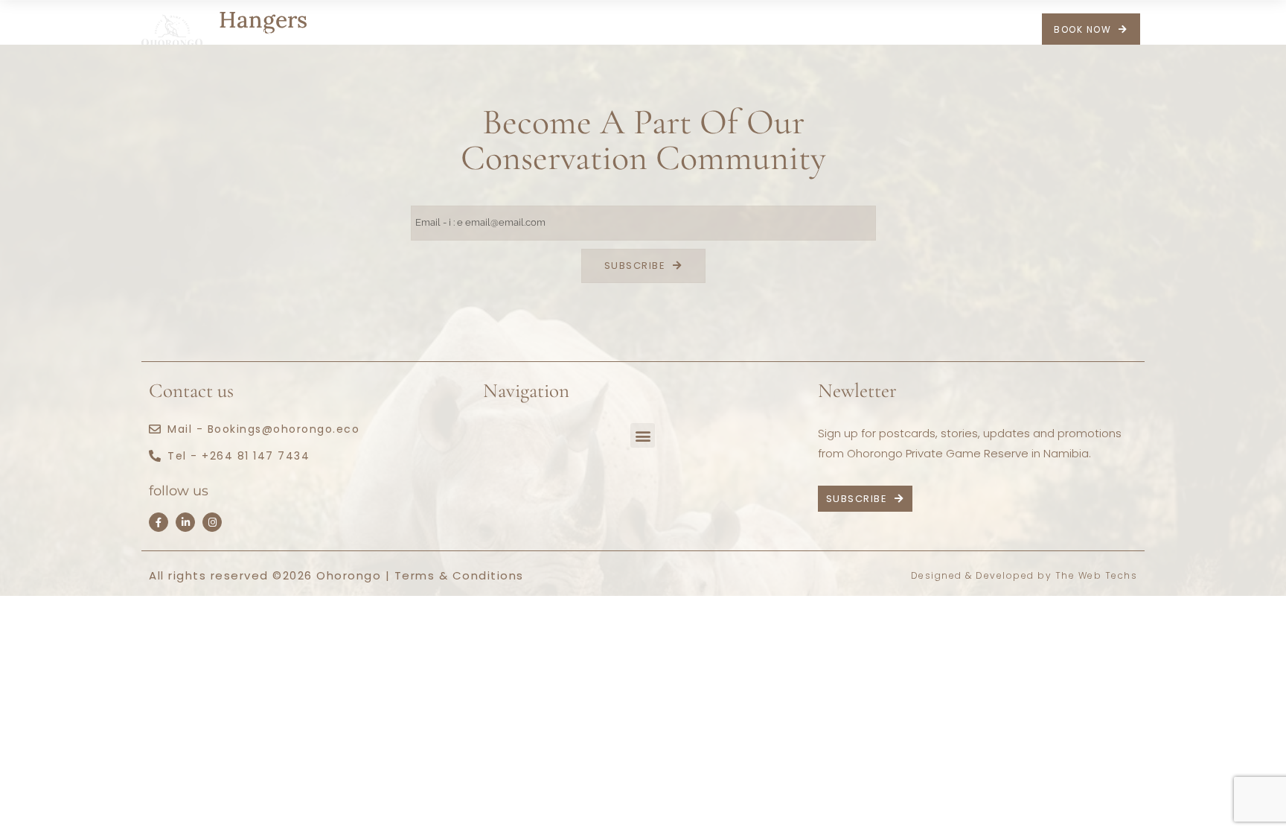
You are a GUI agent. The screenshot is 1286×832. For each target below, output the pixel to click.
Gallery (659, 33)
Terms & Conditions (459, 575)
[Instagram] (212, 522)
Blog (714, 33)
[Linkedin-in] (185, 522)
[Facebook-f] (158, 522)
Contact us (784, 33)
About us (245, 33)
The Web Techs (1096, 575)
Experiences (566, 33)
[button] (642, 435)
